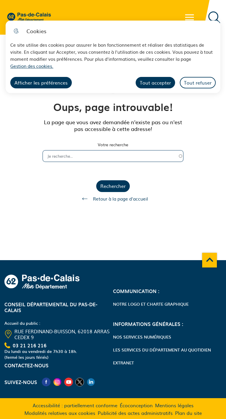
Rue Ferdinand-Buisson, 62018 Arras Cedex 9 (61, 334)
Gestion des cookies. (31, 66)
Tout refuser (198, 82)
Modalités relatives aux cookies (59, 413)
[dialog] (113, 57)
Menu (189, 17)
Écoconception (136, 405)
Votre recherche (113, 144)
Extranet (123, 363)
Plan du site (188, 413)
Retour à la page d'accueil (120, 198)
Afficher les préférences (41, 82)
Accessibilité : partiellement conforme (75, 405)
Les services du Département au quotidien (162, 350)
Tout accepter (155, 82)
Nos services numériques (142, 337)
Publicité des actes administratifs (135, 413)
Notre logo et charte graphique (151, 304)
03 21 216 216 (29, 345)
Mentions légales (174, 405)
